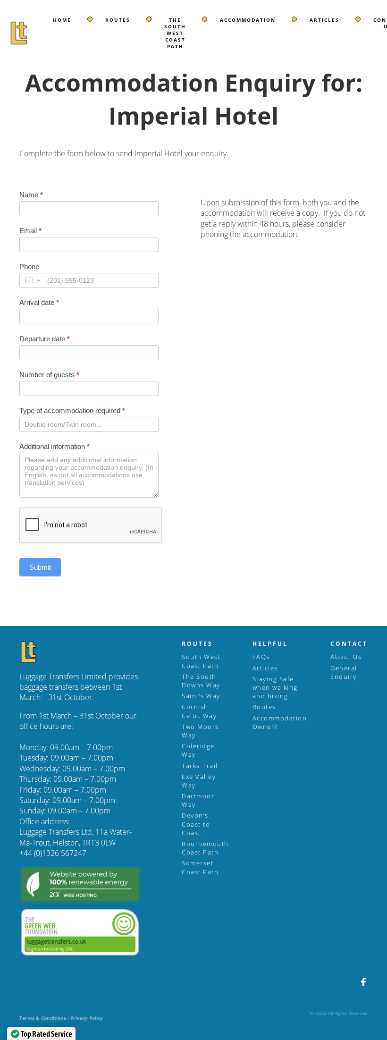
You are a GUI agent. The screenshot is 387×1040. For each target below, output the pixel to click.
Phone (29, 266)
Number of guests (49, 375)
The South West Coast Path (175, 33)
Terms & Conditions (42, 1018)
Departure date (44, 339)
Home (62, 20)
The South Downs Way (201, 680)
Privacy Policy (86, 1018)
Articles (324, 20)
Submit (40, 567)
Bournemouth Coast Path (205, 847)
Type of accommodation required (72, 410)
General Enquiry (343, 672)
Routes (117, 20)
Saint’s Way (201, 696)
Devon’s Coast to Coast (196, 824)
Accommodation (248, 20)
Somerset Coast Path (200, 867)
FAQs (261, 656)
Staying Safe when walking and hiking (275, 687)
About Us (346, 656)
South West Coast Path (201, 660)
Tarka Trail (200, 765)
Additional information (54, 446)
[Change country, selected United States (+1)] (32, 280)
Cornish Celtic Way (199, 710)
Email (30, 231)
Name (31, 195)
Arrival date (39, 302)
